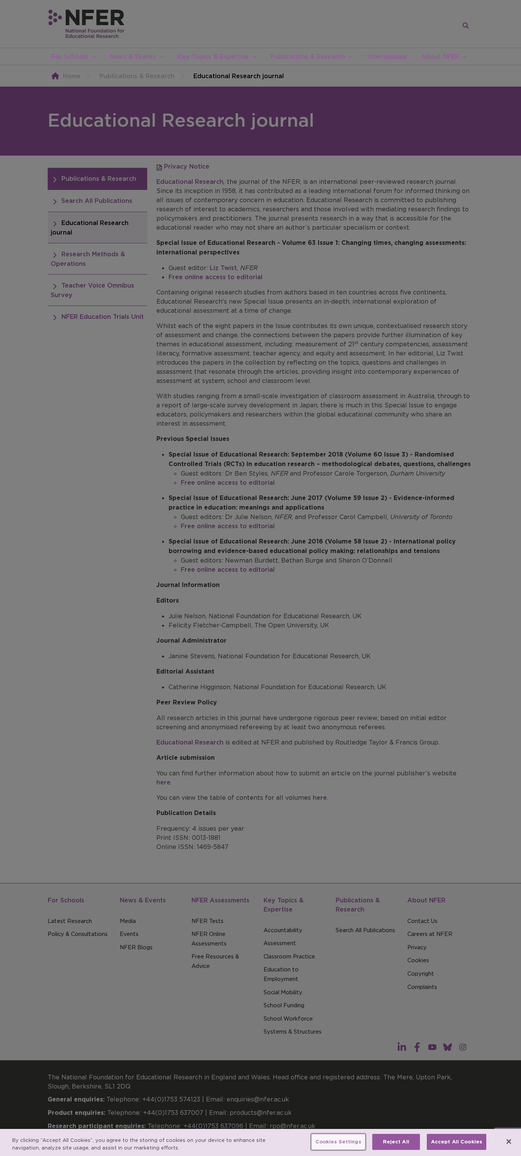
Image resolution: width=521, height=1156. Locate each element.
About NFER (440, 56)
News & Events (133, 56)
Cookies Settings (338, 1141)
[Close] (508, 1141)
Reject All (396, 1141)
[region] (260, 1142)
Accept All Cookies (456, 1141)
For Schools (69, 56)
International (387, 56)
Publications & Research (307, 56)
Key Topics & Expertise (213, 56)
